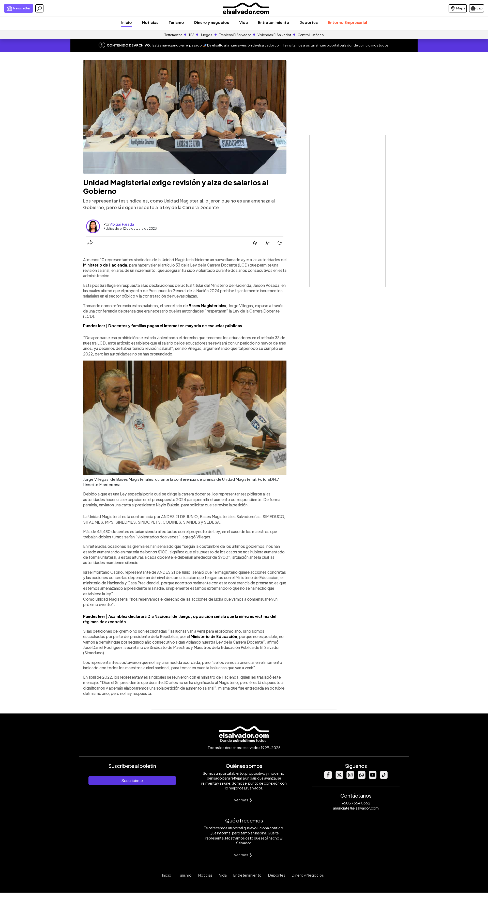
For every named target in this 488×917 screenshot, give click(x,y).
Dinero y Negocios (308, 875)
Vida (243, 22)
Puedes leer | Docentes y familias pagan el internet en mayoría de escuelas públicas (162, 325)
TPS (191, 35)
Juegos (206, 35)
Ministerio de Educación (214, 636)
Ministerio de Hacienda (105, 264)
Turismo (176, 22)
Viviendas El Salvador (274, 35)
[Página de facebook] (328, 777)
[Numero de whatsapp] (361, 777)
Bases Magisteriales (207, 305)
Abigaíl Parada (122, 224)
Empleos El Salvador (235, 35)
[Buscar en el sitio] (39, 8)
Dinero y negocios (211, 22)
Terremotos (173, 35)
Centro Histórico (311, 35)
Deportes (308, 22)
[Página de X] (339, 777)
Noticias (150, 22)
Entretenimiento (273, 22)
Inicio (126, 22)
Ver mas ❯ (243, 799)
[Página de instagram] (350, 777)
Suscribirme (132, 780)
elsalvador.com (269, 45)
